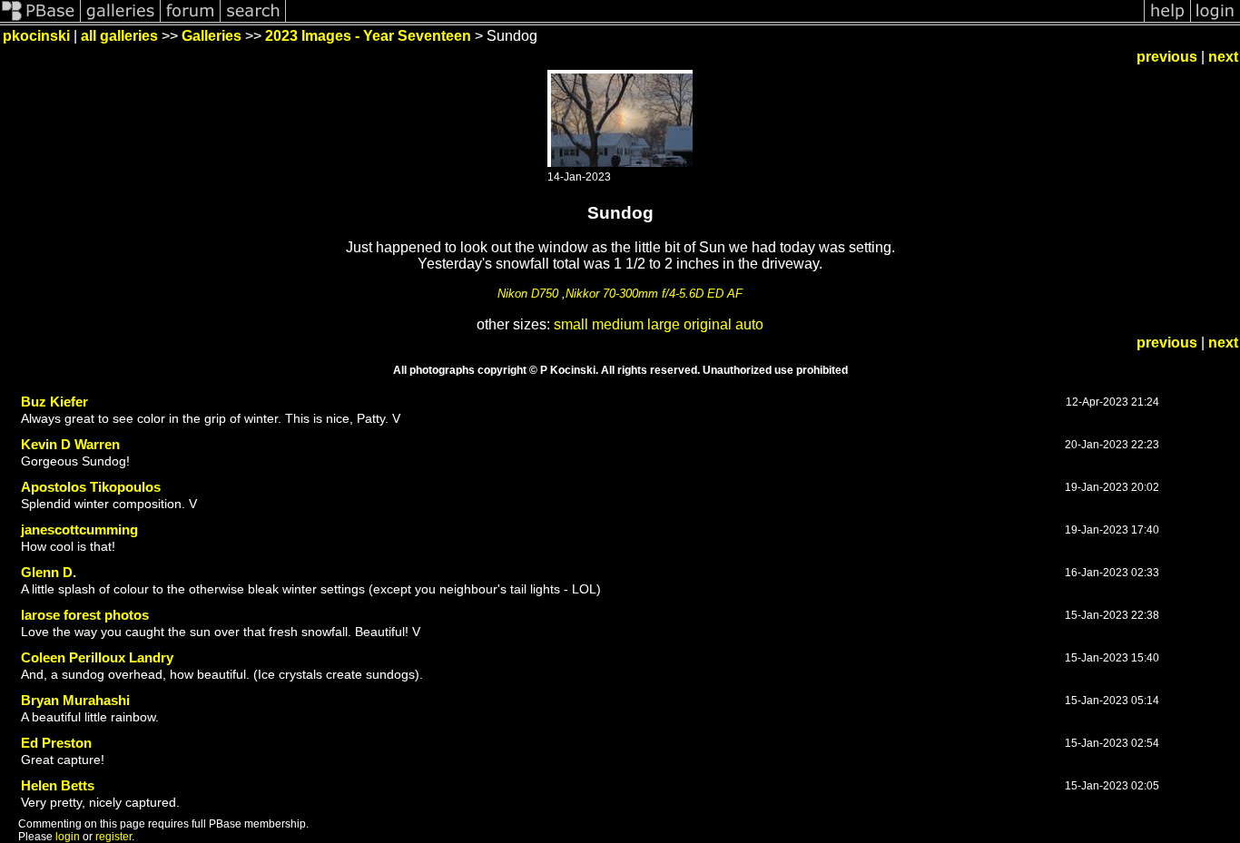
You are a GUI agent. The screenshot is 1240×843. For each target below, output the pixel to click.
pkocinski (36, 36)
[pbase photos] (40, 20)
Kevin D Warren (70, 444)
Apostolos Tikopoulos (91, 487)
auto (749, 324)
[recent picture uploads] (121, 20)
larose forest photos (85, 614)
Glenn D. (48, 572)
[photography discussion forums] (191, 20)
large (663, 324)
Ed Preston (56, 742)
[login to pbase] (1215, 20)
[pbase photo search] (253, 20)
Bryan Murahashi (75, 700)
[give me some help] (1167, 20)
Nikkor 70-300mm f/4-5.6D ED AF (654, 293)
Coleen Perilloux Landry (97, 657)
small (571, 324)
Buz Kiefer (54, 401)
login (67, 836)
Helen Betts (57, 785)
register (113, 836)
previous (1167, 56)
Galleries (211, 36)
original (708, 324)
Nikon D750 (527, 293)
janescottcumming (79, 529)
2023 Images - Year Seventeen (368, 36)
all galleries (119, 36)
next (1223, 56)
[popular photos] (715, 20)
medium (618, 324)
